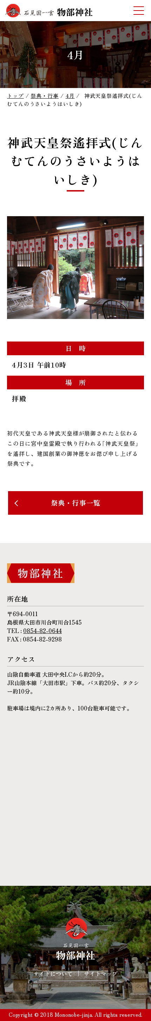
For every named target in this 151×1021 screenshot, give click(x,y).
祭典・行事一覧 (75, 503)
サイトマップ (101, 973)
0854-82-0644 (42, 630)
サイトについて (53, 973)
